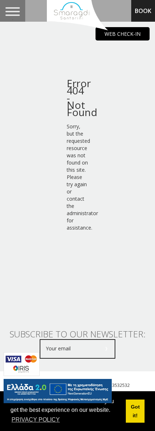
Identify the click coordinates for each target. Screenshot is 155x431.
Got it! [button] (135, 411)
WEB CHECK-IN (123, 33)
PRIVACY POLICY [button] (36, 420)
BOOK (143, 11)
